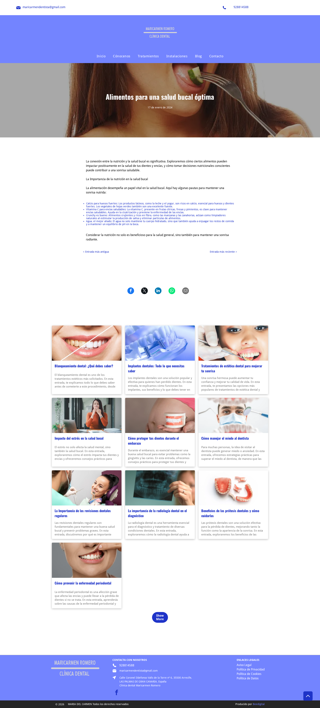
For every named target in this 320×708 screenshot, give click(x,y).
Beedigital (259, 704)
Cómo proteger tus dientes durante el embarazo (153, 441)
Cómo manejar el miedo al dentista (225, 438)
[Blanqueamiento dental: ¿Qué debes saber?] (86, 343)
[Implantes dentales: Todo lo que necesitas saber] (160, 343)
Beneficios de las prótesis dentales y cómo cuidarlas (230, 513)
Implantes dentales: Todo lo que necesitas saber (156, 368)
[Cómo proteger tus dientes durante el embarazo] (160, 415)
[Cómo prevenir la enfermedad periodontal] (86, 560)
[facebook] (116, 692)
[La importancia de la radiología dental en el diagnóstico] (160, 487)
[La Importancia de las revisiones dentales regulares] (86, 487)
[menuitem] (101, 56)
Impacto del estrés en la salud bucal (79, 438)
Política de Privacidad (251, 669)
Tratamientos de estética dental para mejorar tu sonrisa (231, 368)
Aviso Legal (244, 665)
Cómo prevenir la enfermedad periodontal (83, 583)
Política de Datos (248, 678)
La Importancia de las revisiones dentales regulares (83, 513)
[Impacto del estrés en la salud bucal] (86, 415)
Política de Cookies (249, 674)
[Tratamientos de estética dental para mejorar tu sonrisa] (233, 343)
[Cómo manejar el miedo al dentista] (233, 415)
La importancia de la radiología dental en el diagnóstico (157, 513)
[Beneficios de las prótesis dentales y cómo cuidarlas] (233, 487)
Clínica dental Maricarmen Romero (139, 685)
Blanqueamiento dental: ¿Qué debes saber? (84, 365)
